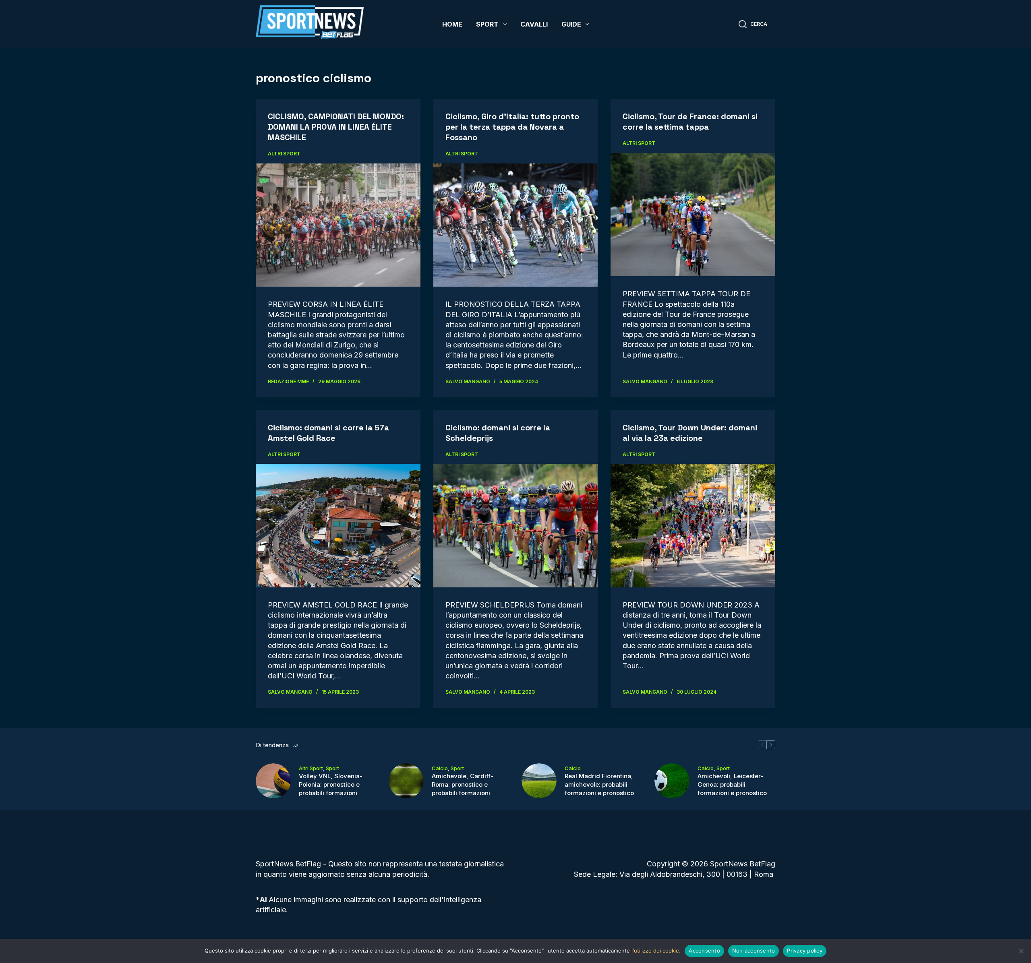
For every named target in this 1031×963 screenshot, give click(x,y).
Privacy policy (804, 950)
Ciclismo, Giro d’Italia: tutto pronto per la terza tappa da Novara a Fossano (512, 127)
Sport (487, 24)
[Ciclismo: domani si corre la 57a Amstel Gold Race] (338, 525)
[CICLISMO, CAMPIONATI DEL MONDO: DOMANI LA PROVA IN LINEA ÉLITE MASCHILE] (338, 225)
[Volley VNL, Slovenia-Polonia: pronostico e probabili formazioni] (273, 780)
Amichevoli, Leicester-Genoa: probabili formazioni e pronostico (732, 784)
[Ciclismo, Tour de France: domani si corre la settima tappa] (693, 214)
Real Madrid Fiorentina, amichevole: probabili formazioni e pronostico (599, 784)
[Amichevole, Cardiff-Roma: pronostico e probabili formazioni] (406, 780)
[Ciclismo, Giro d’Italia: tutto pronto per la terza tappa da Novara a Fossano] (515, 225)
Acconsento (704, 950)
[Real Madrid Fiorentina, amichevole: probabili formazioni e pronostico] (539, 780)
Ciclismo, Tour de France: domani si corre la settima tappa (690, 121)
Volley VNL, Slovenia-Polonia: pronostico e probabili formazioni (330, 784)
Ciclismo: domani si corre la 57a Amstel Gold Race (328, 432)
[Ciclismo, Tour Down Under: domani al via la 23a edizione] (693, 525)
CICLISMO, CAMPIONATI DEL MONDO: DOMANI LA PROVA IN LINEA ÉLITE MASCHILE (336, 127)
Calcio (440, 768)
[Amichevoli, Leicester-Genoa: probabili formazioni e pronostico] (671, 780)
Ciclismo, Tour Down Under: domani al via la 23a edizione (690, 432)
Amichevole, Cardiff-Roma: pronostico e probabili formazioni (462, 784)
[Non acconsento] (1021, 951)
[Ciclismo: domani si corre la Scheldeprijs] (515, 525)
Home (452, 24)
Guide (571, 24)
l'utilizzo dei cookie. (656, 950)
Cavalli (534, 24)
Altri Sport (284, 154)
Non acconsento (753, 950)
